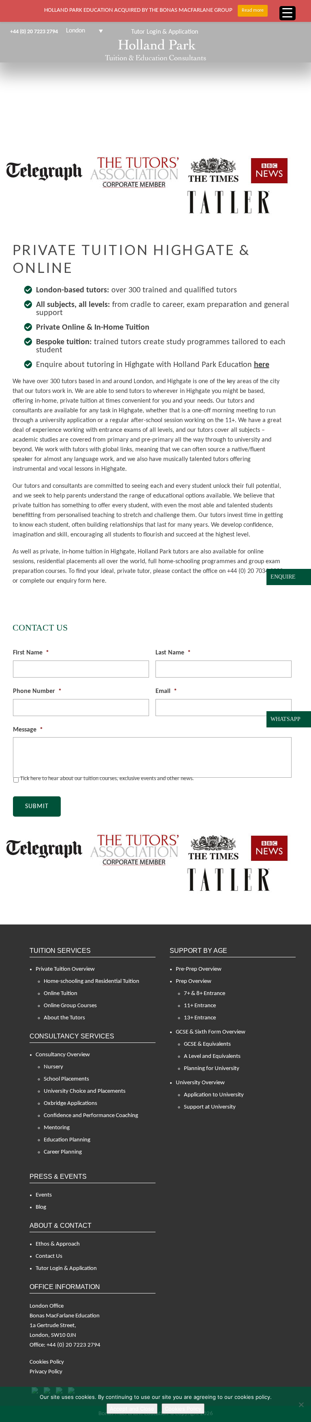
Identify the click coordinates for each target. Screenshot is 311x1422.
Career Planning (63, 1152)
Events (44, 1195)
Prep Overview (193, 981)
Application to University (214, 1095)
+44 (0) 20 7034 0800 (255, 571)
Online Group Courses (70, 1006)
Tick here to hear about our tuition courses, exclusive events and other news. (107, 779)
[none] (84, 31)
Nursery (53, 1067)
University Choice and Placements (85, 1091)
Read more (253, 10)
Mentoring (57, 1128)
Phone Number (37, 691)
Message (28, 730)
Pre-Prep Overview (199, 969)
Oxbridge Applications (70, 1103)
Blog (41, 1207)
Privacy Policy (46, 1372)
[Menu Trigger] (287, 13)
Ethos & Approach (58, 1244)
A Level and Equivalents (212, 1056)
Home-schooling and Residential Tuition (91, 981)
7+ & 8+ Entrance (204, 994)
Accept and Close (132, 1408)
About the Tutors (64, 1018)
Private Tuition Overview (65, 969)
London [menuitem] (75, 31)
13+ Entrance (200, 1018)
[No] (301, 1405)
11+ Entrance (200, 1006)
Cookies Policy (47, 1362)
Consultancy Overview (63, 1055)
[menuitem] (84, 31)
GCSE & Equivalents (207, 1044)
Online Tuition (60, 994)
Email (166, 691)
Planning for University (211, 1069)
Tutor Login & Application (66, 1268)
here (261, 365)
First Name (31, 653)
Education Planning (67, 1140)
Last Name (173, 653)
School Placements (66, 1079)
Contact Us (49, 1256)
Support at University (210, 1107)
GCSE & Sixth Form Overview (210, 1032)
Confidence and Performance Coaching (91, 1116)
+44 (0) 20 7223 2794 (34, 32)
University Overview (200, 1083)
